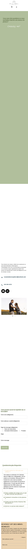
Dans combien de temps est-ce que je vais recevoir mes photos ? (16, 493)
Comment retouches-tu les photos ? (15, 498)
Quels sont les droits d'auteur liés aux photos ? (15, 502)
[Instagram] (7, 291)
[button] (15, 471)
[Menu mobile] (16, 7)
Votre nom (4, 544)
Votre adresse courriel (8, 539)
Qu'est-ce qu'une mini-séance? (14, 506)
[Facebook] (3, 291)
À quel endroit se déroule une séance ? (14, 471)
